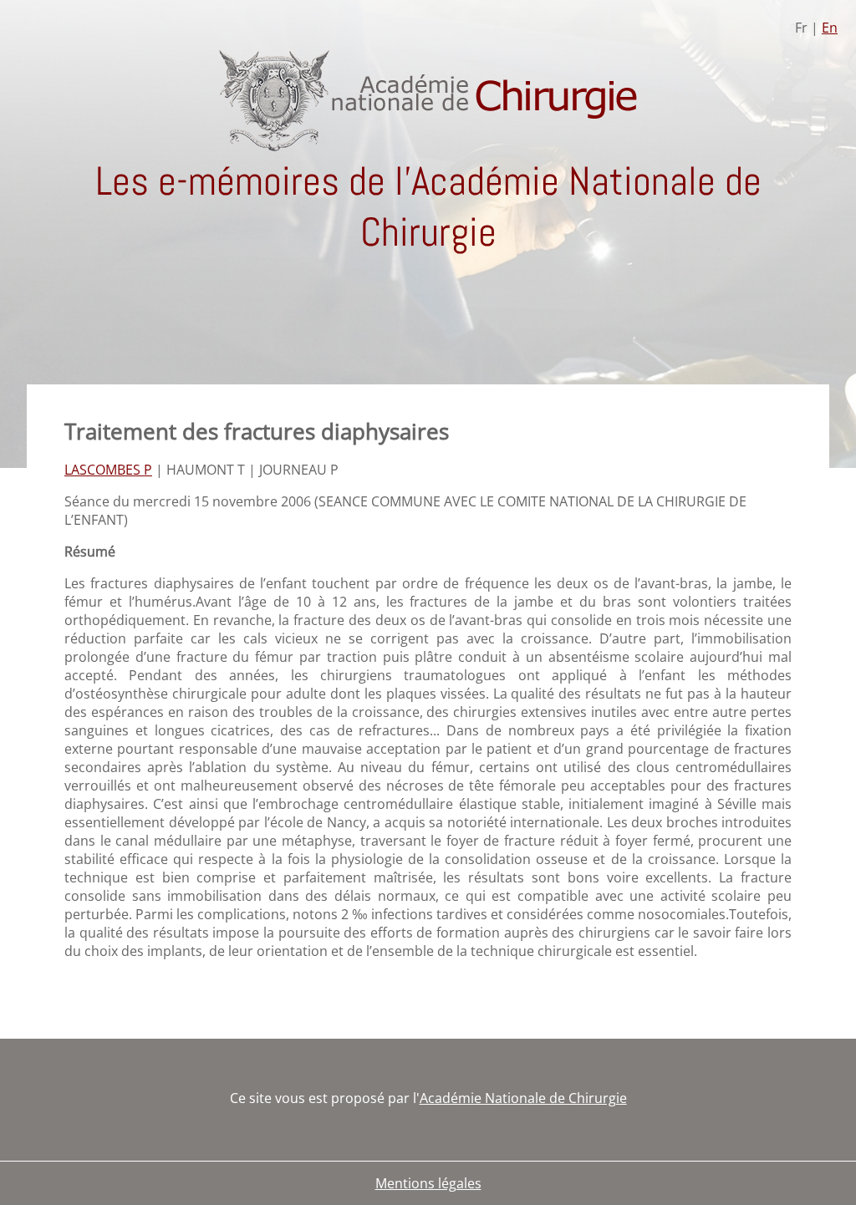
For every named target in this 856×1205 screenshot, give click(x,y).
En (830, 27)
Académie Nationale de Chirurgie (523, 1098)
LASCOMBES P (108, 469)
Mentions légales (428, 1183)
